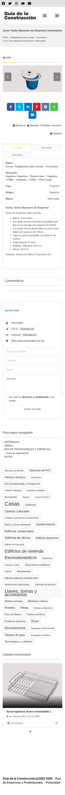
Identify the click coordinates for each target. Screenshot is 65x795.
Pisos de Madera (13, 614)
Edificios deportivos (47, 537)
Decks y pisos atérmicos (18, 524)
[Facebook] (3, 3)
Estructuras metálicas (37, 565)
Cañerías (30, 504)
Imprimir (57, 133)
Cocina (9, 166)
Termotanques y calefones (18, 641)
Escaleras (47, 558)
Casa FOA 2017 (42, 497)
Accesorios (42, 37)
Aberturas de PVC (40, 470)
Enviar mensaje (32, 409)
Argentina (11, 176)
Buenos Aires (37, 176)
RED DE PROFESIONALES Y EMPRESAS (28, 449)
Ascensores (11, 497)
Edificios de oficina (17, 538)
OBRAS (9, 445)
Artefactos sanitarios (36, 490)
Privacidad (53, 782)
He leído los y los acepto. (31, 399)
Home (5, 37)
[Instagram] (16, 3)
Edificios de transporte (14, 544)
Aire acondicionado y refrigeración (22, 484)
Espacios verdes (12, 565)
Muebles (10, 607)
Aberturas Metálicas (15, 477)
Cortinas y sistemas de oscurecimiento (22, 518)
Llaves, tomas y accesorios (21, 593)
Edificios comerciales (19, 531)
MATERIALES (12, 442)
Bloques (26, 497)
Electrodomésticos (21, 557)
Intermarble (16, 322)
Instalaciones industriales (17, 584)
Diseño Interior (45, 524)
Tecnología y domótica (40, 635)
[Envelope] (29, 3)
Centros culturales (17, 511)
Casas (12, 504)
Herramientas (24, 571)
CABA (10, 179)
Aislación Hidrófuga (13, 490)
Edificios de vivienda (24, 551)
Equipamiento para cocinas (22, 37)
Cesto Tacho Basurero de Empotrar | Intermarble (24, 41)
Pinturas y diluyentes (43, 608)
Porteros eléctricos (36, 614)
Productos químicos (15, 621)
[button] (45, 16)
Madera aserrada (13, 601)
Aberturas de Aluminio (14, 471)
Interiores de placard (45, 584)
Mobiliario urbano (38, 601)
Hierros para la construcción (21, 578)
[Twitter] (10, 3)
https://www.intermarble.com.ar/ (27, 340)
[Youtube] (23, 3)
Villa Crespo (45, 179)
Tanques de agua (15, 634)
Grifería (8, 571)
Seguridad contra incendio (42, 628)
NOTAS (8, 456)
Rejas (35, 621)
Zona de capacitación (17, 453)
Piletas (24, 607)
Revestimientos (15, 628)
